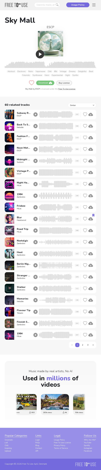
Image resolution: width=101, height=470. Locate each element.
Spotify (87, 445)
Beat (91, 71)
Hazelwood (21, 220)
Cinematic (9, 440)
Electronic (21, 71)
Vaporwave (40, 71)
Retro (30, 71)
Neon (47, 75)
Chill (50, 71)
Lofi (6, 442)
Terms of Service (61, 448)
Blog (37, 445)
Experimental (57, 75)
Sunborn (20, 162)
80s (55, 71)
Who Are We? (90, 440)
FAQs (37, 442)
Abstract (11, 71)
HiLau (19, 185)
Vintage (63, 71)
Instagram (88, 448)
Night (67, 75)
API (36, 451)
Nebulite (20, 127)
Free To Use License (66, 89)
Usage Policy (59, 440)
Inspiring (8, 448)
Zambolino (21, 197)
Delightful (82, 71)
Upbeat (8, 451)
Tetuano (20, 313)
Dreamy (72, 71)
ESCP (50, 27)
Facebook (88, 451)
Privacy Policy (59, 445)
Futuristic (26, 75)
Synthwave (37, 75)
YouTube (87, 442)
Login (37, 440)
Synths (75, 75)
